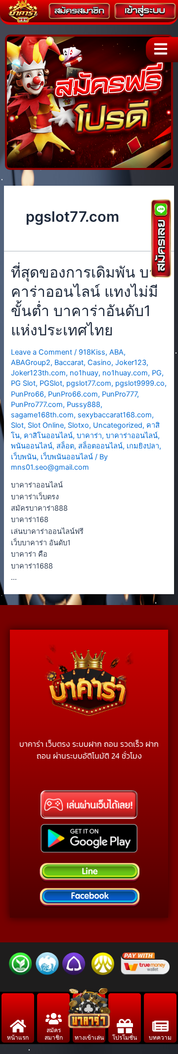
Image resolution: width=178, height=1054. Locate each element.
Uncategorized (117, 425)
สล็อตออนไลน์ (100, 446)
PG (157, 372)
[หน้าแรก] (18, 1026)
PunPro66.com (73, 394)
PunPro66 (27, 394)
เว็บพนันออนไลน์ (67, 456)
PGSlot (51, 383)
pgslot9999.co (140, 383)
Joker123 (130, 362)
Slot (17, 425)
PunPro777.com (37, 404)
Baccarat (69, 362)
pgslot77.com (88, 383)
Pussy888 (83, 404)
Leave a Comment (41, 352)
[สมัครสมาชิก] (53, 1019)
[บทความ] (160, 1026)
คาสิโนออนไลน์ (48, 435)
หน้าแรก (18, 1037)
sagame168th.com (42, 414)
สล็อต (65, 446)
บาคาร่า (89, 435)
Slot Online (46, 425)
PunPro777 (119, 394)
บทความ (160, 1037)
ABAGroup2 (30, 362)
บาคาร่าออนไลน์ (132, 435)
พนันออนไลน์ (31, 446)
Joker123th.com (38, 372)
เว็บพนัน (24, 456)
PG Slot (23, 383)
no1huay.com (125, 372)
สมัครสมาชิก (53, 1034)
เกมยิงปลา (143, 446)
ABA (116, 352)
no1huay (84, 372)
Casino (99, 362)
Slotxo (78, 425)
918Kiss (92, 352)
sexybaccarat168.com (115, 414)
